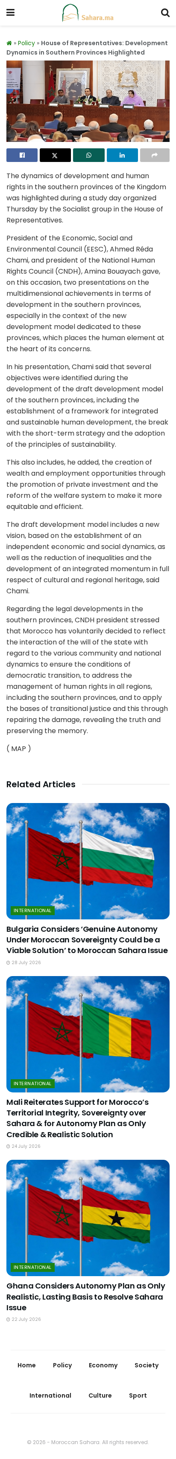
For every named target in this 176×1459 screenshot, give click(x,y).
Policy (26, 43)
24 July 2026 (25, 1146)
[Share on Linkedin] (122, 155)
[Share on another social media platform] (155, 155)
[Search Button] (165, 13)
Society (146, 1365)
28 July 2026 (25, 962)
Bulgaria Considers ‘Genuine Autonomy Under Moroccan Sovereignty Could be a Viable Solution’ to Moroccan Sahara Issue (86, 940)
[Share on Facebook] (22, 155)
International (33, 910)
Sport (138, 1395)
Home (27, 1365)
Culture (100, 1395)
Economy (103, 1365)
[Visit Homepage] (88, 13)
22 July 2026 (25, 1319)
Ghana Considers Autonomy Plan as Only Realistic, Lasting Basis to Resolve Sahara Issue (85, 1296)
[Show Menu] (10, 13)
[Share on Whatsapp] (88, 155)
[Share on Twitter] (55, 155)
